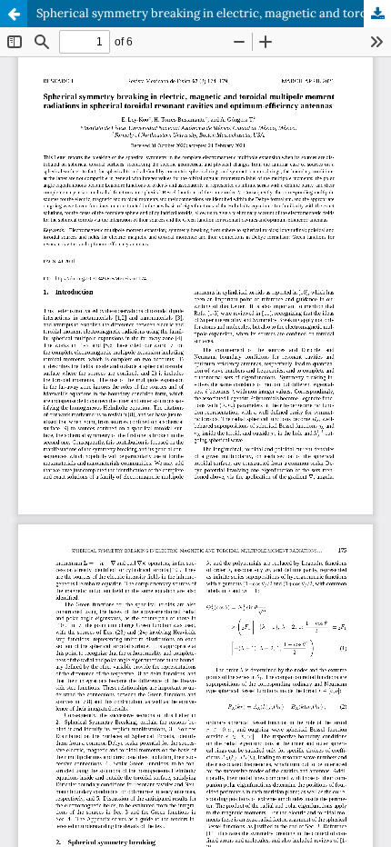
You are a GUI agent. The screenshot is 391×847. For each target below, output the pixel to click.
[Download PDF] (377, 13)
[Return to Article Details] (13, 13)
